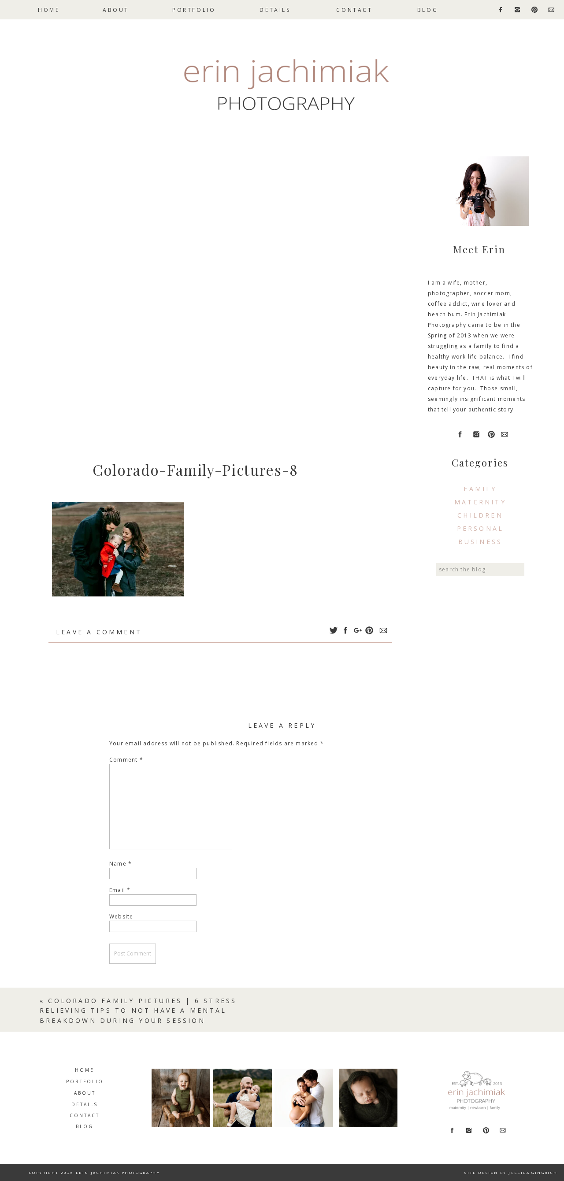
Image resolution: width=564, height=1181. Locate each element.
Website (121, 916)
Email (119, 890)
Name (120, 863)
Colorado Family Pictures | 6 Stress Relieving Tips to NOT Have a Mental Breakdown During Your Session (138, 1010)
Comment (126, 759)
